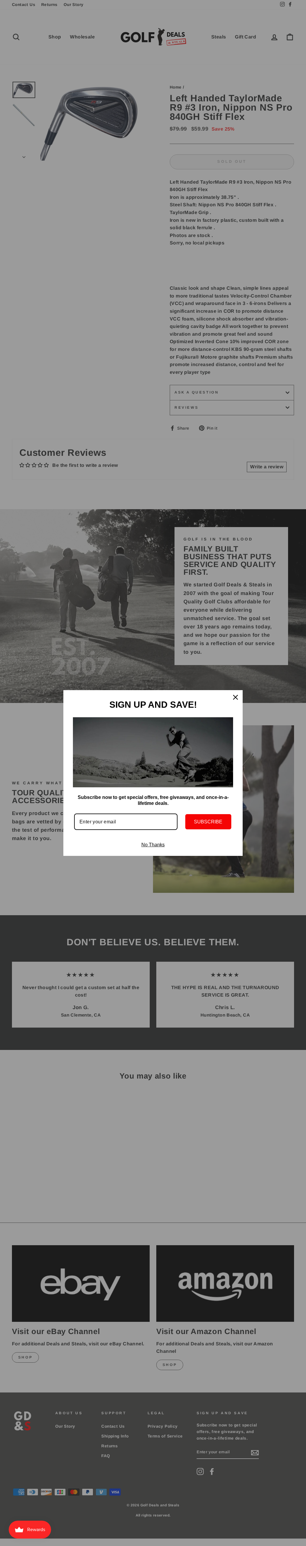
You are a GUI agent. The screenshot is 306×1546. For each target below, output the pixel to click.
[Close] (235, 697)
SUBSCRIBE (208, 821)
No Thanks (153, 844)
